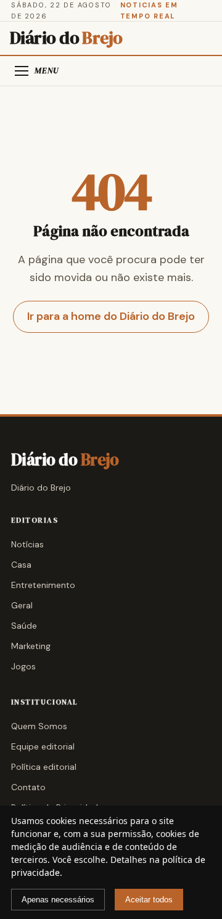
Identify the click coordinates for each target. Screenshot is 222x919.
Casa (21, 564)
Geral (22, 605)
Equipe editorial (43, 746)
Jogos (23, 666)
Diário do (66, 38)
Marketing (31, 645)
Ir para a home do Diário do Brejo (111, 316)
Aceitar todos (149, 899)
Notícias (27, 544)
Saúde (24, 625)
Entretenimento (43, 584)
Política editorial (43, 766)
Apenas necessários (58, 899)
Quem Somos (39, 726)
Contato (28, 787)
